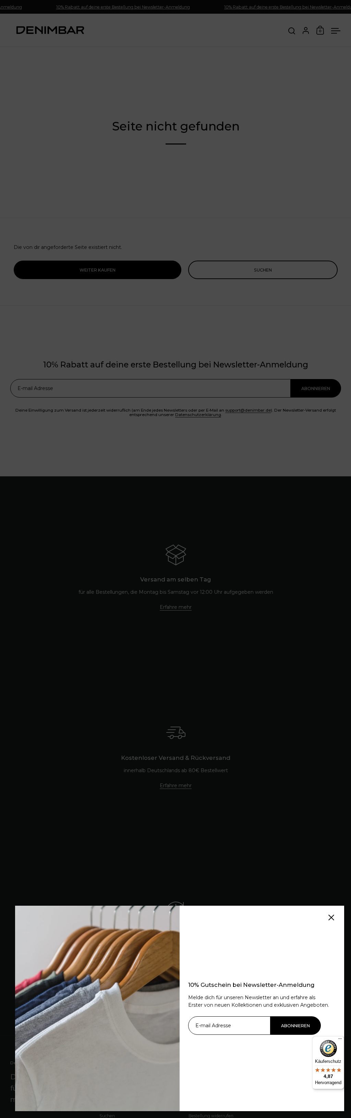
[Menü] (340, 1040)
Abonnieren (295, 1025)
